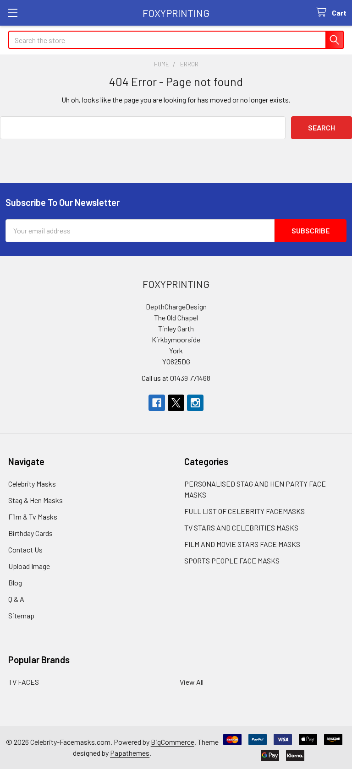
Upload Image (29, 566)
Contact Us (25, 549)
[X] (176, 403)
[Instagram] (195, 403)
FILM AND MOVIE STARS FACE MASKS (242, 544)
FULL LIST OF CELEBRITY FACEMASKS (244, 511)
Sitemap (21, 615)
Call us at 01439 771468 (176, 378)
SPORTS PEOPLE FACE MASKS (232, 560)
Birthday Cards (30, 533)
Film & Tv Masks (32, 516)
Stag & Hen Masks (35, 500)
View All (192, 681)
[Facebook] (156, 403)
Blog (15, 582)
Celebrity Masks (32, 483)
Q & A (16, 599)
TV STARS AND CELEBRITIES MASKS (241, 527)
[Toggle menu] (12, 12)
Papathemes (129, 752)
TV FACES (23, 681)
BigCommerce (172, 741)
